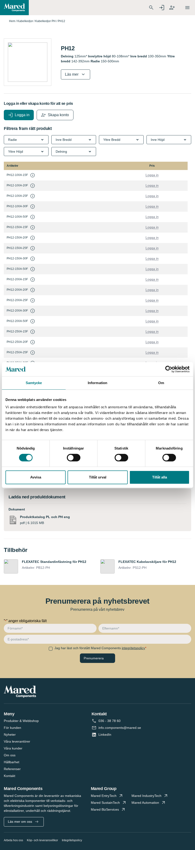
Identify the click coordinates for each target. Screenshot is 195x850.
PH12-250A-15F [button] (17, 331)
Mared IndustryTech (146, 796)
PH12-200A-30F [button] (17, 310)
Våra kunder (13, 748)
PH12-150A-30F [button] (17, 258)
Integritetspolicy (72, 840)
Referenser (12, 769)
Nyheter (10, 734)
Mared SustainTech (105, 802)
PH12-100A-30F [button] (17, 206)
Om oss (9, 755)
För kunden (12, 728)
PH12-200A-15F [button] (17, 279)
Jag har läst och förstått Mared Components (99, 648)
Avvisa (35, 477)
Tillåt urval (97, 477)
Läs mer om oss (20, 821)
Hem (12, 21)
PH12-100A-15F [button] (17, 175)
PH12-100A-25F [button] (17, 196)
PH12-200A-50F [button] (17, 321)
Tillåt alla (159, 477)
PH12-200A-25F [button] (17, 300)
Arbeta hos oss (13, 840)
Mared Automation (145, 802)
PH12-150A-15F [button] (17, 227)
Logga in (152, 175)
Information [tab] (97, 383)
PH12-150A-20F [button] (17, 237)
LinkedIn (104, 734)
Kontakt (9, 776)
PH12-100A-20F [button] (17, 185)
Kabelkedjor (25, 21)
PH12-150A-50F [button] (17, 269)
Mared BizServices (105, 809)
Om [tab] (161, 383)
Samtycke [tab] (34, 383)
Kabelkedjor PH (45, 21)
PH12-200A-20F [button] (17, 289)
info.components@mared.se (119, 728)
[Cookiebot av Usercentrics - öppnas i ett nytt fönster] (169, 369)
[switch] (73, 457)
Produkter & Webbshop (21, 721)
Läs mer (71, 74)
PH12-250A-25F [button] (17, 352)
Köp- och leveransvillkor (42, 840)
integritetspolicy (133, 648)
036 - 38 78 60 (109, 721)
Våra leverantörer (17, 741)
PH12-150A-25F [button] (17, 248)
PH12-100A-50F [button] (17, 216)
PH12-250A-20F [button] (17, 342)
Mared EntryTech (104, 796)
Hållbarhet (11, 762)
